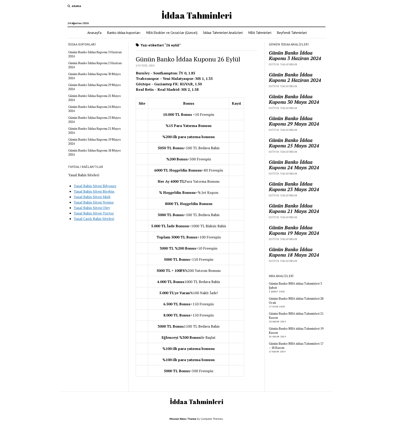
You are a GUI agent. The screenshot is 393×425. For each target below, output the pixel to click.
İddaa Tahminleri (196, 15)
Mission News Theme (182, 418)
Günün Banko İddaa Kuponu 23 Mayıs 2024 (94, 120)
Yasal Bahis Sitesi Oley (92, 207)
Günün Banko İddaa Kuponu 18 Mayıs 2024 (94, 152)
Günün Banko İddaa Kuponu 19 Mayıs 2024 (94, 141)
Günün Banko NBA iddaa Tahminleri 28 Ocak (296, 300)
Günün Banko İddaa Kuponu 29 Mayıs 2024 (94, 87)
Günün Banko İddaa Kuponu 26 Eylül (188, 59)
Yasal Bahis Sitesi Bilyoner (95, 185)
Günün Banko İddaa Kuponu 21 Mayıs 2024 (94, 130)
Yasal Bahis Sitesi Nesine (94, 202)
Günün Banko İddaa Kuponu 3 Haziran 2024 (95, 54)
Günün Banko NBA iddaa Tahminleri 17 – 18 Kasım (296, 346)
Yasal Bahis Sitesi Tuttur (94, 213)
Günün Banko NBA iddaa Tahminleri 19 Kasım (296, 330)
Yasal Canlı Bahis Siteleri (94, 218)
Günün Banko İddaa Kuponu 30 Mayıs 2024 (94, 76)
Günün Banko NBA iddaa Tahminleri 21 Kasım (296, 315)
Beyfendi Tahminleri (292, 32)
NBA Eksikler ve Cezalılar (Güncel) (171, 32)
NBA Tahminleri (259, 32)
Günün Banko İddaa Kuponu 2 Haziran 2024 (95, 65)
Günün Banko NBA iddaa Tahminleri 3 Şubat (295, 285)
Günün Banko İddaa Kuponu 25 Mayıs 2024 (94, 98)
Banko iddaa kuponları (124, 32)
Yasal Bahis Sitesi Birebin (94, 191)
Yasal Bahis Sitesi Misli (92, 196)
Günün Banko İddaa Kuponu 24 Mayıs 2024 (94, 109)
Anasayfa (94, 32)
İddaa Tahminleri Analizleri (223, 32)
